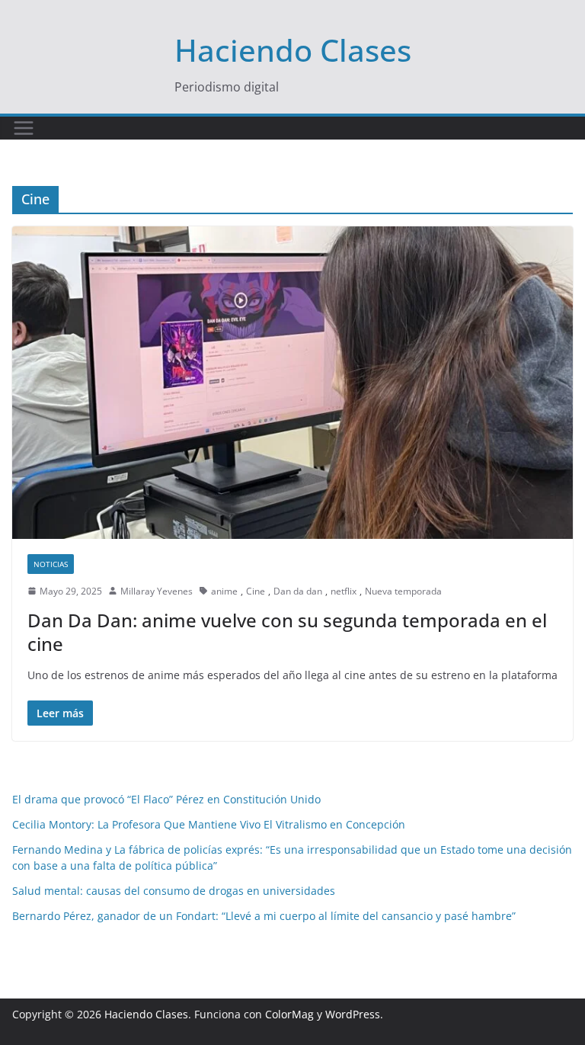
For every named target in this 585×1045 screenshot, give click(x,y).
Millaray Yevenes (156, 591)
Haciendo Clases (292, 50)
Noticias (51, 564)
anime (224, 591)
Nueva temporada (403, 591)
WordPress (352, 1014)
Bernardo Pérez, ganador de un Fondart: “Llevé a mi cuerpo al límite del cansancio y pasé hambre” (264, 916)
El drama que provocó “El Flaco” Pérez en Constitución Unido (166, 799)
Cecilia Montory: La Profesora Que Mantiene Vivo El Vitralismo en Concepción (208, 824)
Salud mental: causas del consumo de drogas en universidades (173, 890)
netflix (343, 591)
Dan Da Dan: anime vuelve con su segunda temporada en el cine (287, 631)
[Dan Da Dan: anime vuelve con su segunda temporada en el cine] (292, 382)
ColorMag (289, 1014)
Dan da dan (297, 591)
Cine (255, 591)
